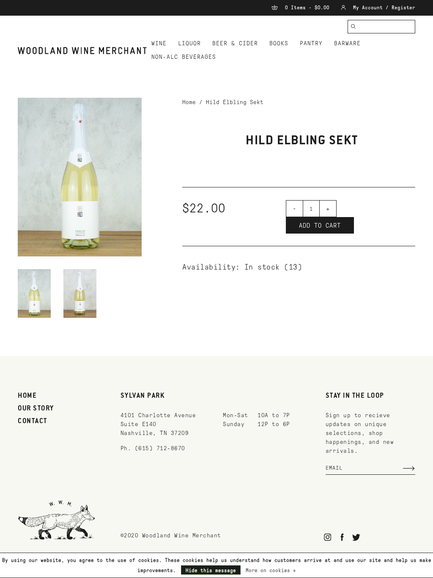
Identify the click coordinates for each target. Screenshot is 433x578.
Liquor (189, 43)
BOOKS (278, 43)
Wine (159, 43)
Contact (32, 421)
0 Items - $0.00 (307, 8)
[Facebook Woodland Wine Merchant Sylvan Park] (342, 537)
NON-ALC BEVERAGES (183, 57)
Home (189, 102)
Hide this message (211, 570)
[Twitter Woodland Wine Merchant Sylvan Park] (356, 537)
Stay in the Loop (355, 396)
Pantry (311, 43)
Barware (347, 43)
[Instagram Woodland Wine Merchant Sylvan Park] (328, 537)
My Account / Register (382, 8)
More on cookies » (271, 570)
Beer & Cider (235, 43)
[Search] (353, 26)
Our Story (36, 409)
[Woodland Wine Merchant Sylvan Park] (82, 50)
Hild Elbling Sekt (234, 102)
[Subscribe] (409, 468)
